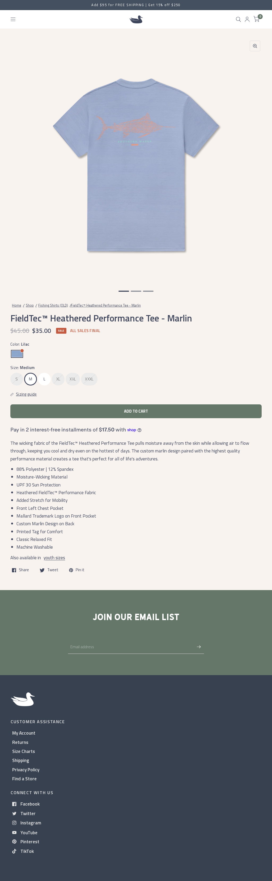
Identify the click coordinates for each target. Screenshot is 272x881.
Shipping (20, 760)
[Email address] (198, 647)
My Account (23, 732)
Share (24, 570)
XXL (73, 379)
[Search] (238, 19)
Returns (20, 742)
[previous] (17, 159)
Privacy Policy (25, 769)
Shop (30, 305)
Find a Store (24, 778)
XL (58, 379)
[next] (255, 159)
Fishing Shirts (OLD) (53, 305)
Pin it (80, 570)
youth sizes (54, 557)
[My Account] (247, 19)
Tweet (52, 570)
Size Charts (23, 751)
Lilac (17, 353)
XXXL (89, 379)
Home (16, 305)
